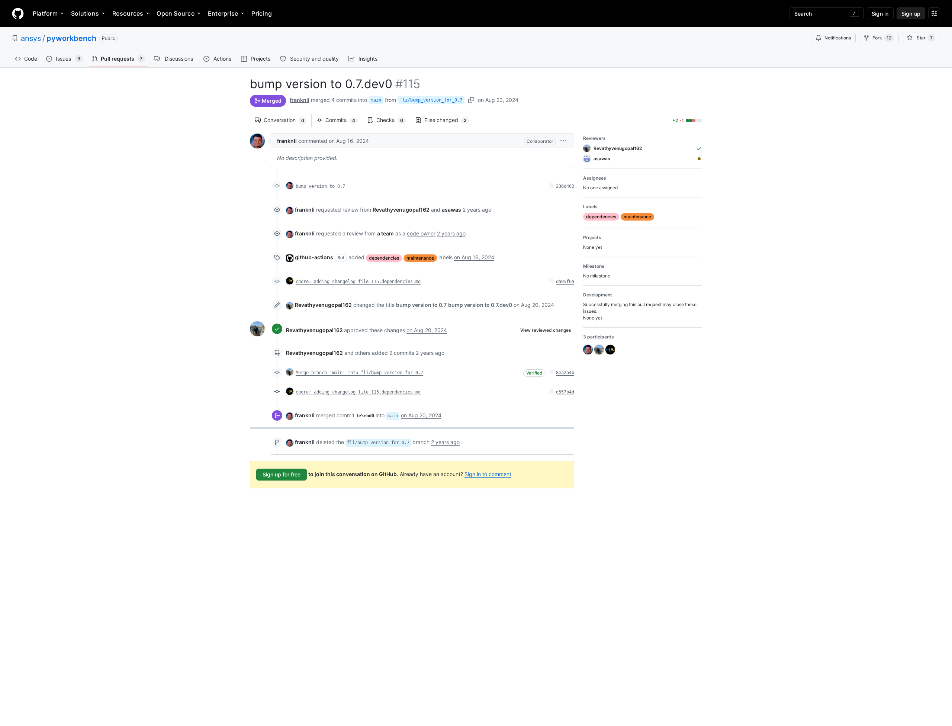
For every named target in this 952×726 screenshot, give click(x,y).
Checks (393, 120)
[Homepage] (18, 13)
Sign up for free (281, 474)
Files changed (449, 120)
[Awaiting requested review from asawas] (699, 159)
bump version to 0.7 (320, 186)
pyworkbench (71, 38)
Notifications (837, 38)
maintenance (420, 258)
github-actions (314, 257)
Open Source (175, 13)
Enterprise (223, 13)
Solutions (85, 13)
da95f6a (565, 281)
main (376, 100)
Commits (344, 120)
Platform (45, 13)
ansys (31, 38)
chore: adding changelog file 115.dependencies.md (358, 281)
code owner (421, 233)
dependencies (384, 258)
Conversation (288, 120)
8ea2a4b (565, 372)
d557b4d (565, 392)
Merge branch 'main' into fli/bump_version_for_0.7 (359, 372)
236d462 (565, 186)
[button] (563, 141)
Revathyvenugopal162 (323, 305)
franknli (299, 100)
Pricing (261, 13)
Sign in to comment (487, 474)
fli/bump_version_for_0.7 (431, 100)
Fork (881, 38)
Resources (127, 13)
